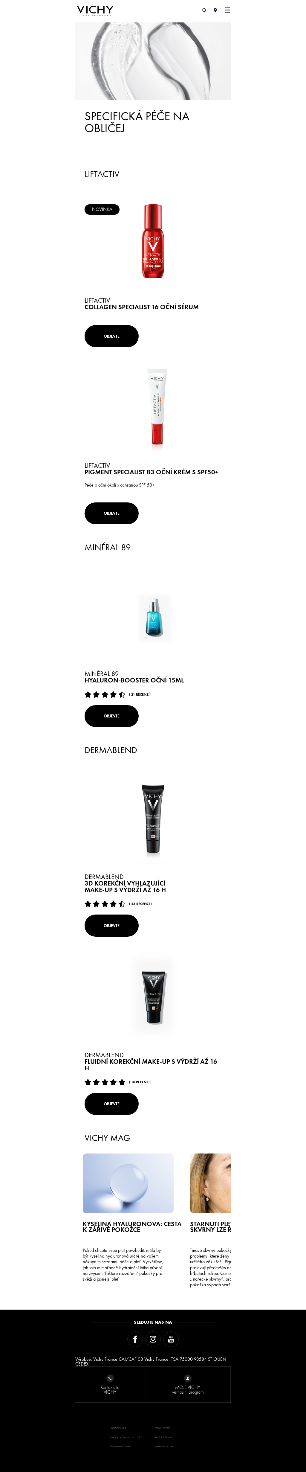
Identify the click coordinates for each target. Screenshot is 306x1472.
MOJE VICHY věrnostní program (188, 1389)
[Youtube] (171, 1339)
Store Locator (162, 1428)
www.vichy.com (164, 1446)
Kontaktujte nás (163, 1437)
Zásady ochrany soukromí (125, 1437)
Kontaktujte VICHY (110, 1389)
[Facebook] (135, 1339)
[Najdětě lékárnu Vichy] (215, 9)
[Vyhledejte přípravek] (204, 9)
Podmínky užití (118, 1428)
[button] (227, 9)
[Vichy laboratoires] (95, 11)
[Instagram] (153, 1339)
